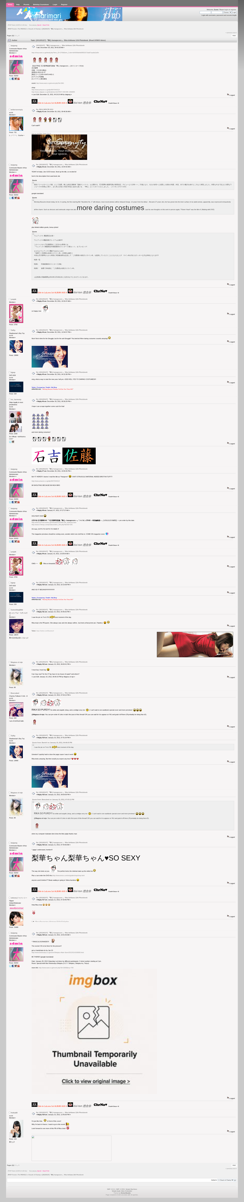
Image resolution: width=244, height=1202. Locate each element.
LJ (32, 921)
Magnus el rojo (17, 662)
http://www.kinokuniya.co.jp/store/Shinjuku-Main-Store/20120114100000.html (58, 952)
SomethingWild (17, 610)
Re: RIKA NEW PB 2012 (44, 109)
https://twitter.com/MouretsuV (45, 631)
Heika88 (14, 1113)
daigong (14, 46)
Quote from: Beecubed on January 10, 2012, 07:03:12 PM (53, 799)
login (226, 9)
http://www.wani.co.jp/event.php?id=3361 (50, 83)
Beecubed (15, 693)
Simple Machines (131, 1189)
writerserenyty (17, 110)
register (233, 9)
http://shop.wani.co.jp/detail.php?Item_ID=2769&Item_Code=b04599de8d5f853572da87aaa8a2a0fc (65, 52)
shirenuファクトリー (19, 898)
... (17, 35)
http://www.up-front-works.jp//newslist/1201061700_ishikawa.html (54, 522)
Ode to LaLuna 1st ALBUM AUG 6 (52, 103)
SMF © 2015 (120, 1189)
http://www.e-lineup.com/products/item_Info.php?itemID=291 (52, 524)
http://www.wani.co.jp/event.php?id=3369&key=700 (56, 968)
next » (235, 32)
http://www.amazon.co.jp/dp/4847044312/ (46, 90)
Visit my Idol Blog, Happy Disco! (41, 133)
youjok (13, 299)
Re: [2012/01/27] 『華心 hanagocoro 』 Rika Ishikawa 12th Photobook (61, 164)
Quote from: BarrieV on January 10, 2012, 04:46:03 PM (52, 742)
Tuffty (13, 330)
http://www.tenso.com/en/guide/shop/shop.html (68, 875)
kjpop (13, 372)
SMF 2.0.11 (111, 1189)
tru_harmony (16, 400)
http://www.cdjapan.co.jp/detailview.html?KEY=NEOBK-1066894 (53, 92)
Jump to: (214, 1180)
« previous (229, 32)
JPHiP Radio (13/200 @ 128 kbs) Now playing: (28, 25)
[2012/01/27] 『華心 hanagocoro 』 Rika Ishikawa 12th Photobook (60, 45)
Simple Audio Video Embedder (122, 1191)
